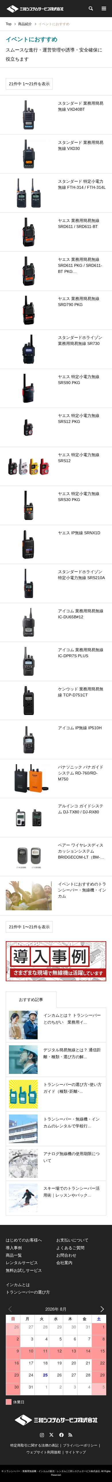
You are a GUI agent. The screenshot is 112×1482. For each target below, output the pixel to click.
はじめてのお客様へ (24, 1240)
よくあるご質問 (70, 1247)
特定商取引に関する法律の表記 (34, 1445)
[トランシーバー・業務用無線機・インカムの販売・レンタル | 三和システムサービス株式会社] (35, 9)
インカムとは (18, 1284)
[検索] (90, 8)
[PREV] (11, 1309)
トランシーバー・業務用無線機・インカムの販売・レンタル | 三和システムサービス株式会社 (52, 1471)
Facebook (61, 1435)
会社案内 (64, 1262)
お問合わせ (66, 1255)
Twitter (51, 1435)
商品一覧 (14, 1255)
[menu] (103, 8)
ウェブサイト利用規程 (43, 1452)
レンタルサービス (22, 1262)
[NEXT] (100, 1309)
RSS (70, 1435)
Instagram (42, 1435)
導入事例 (14, 1247)
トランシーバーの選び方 (28, 1292)
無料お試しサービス (24, 1270)
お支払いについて (72, 1240)
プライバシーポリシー (80, 1445)
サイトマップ (75, 1452)
